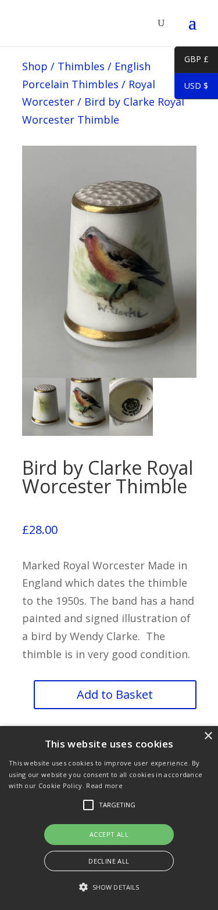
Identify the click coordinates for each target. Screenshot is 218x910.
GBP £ (191, 60)
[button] (109, 888)
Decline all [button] (108, 861)
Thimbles (81, 66)
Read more (104, 785)
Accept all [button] (109, 834)
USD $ (191, 87)
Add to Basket (115, 694)
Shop (35, 66)
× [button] (207, 736)
